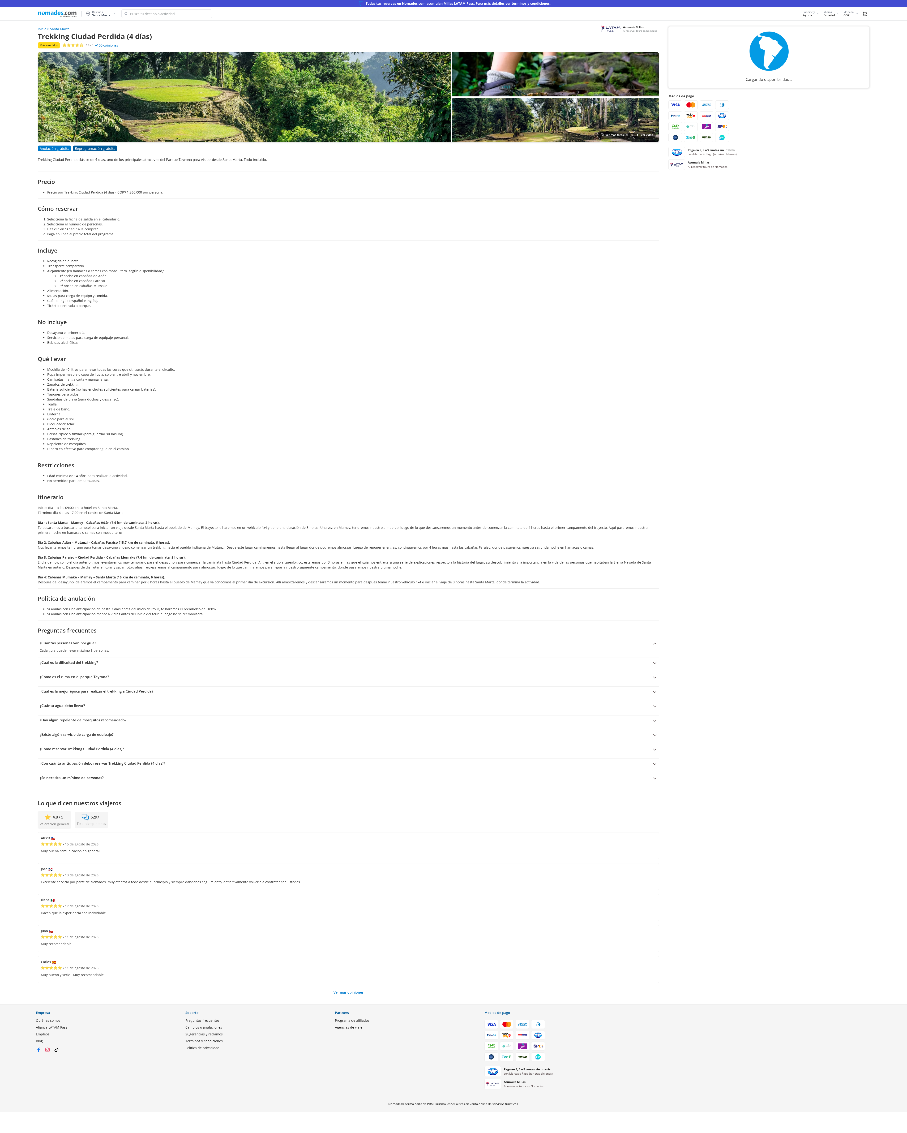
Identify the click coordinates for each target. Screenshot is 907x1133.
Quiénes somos (48, 1020)
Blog (39, 1041)
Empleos (42, 1034)
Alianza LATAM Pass (51, 1027)
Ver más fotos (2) (616, 135)
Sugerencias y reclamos (204, 1034)
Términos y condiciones (204, 1041)
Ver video (647, 135)
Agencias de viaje (348, 1027)
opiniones (106, 45)
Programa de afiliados (352, 1020)
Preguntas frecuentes (202, 1020)
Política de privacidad (202, 1048)
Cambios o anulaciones (203, 1027)
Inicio (42, 29)
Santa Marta (59, 29)
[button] (811, 13)
